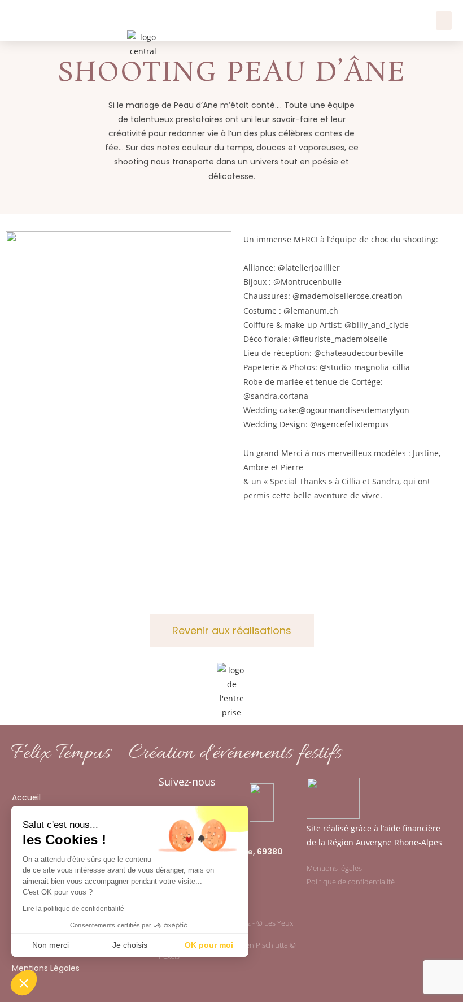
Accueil (26, 797)
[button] (444, 20)
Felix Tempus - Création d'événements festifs (176, 753)
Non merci (50, 944)
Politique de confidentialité (351, 882)
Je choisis (129, 944)
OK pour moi (209, 944)
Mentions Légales (46, 968)
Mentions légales (334, 868)
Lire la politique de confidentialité (73, 909)
